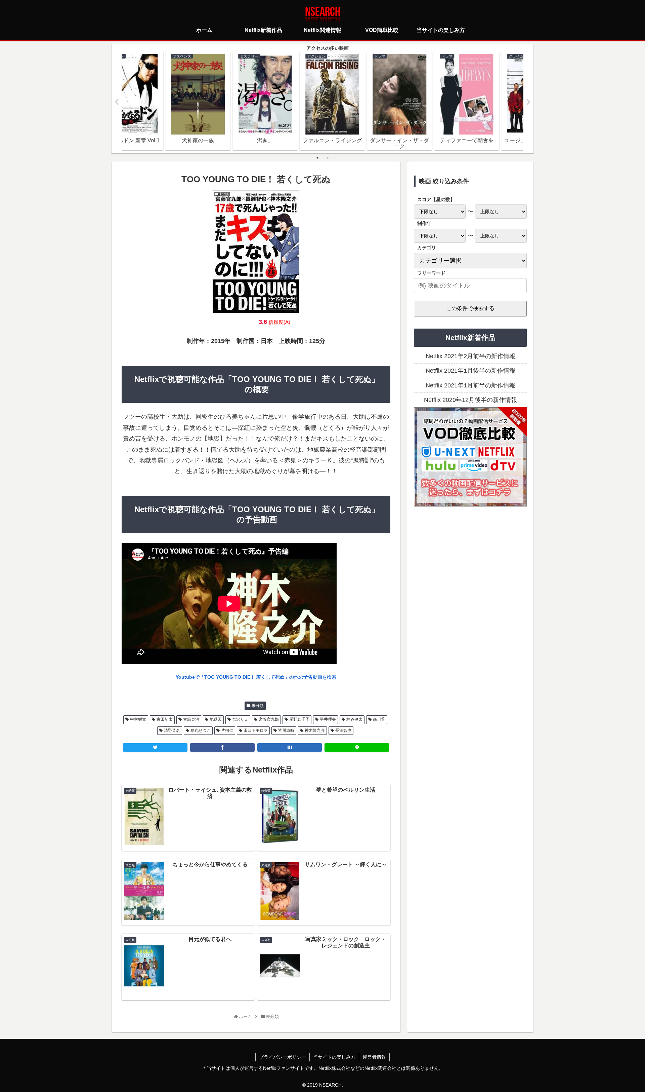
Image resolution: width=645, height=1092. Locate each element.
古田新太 (165, 719)
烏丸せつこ (200, 730)
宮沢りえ (240, 719)
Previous (116, 102)
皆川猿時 (286, 730)
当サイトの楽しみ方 (334, 1057)
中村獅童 (138, 719)
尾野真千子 (299, 719)
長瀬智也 (343, 730)
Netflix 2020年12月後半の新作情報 (470, 400)
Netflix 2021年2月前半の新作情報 (470, 356)
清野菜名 (172, 730)
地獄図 (216, 719)
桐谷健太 (354, 719)
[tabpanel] (155, 100)
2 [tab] (327, 157)
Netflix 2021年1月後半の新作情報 (470, 370)
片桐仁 (227, 730)
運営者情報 (374, 1057)
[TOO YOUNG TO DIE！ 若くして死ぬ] (289, 747)
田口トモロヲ (256, 730)
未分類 (258, 705)
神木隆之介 (315, 730)
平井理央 (328, 719)
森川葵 (379, 719)
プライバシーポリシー (282, 1057)
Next (528, 102)
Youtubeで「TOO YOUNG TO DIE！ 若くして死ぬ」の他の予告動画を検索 (256, 677)
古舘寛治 (191, 719)
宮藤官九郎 (269, 719)
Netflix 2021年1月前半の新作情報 (470, 385)
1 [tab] (317, 157)
